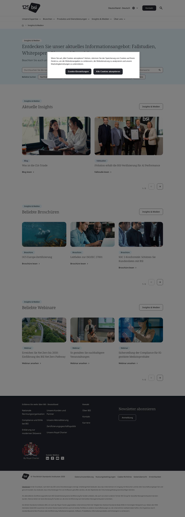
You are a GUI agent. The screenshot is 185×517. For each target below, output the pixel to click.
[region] (93, 65)
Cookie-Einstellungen (78, 71)
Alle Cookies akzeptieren (108, 71)
